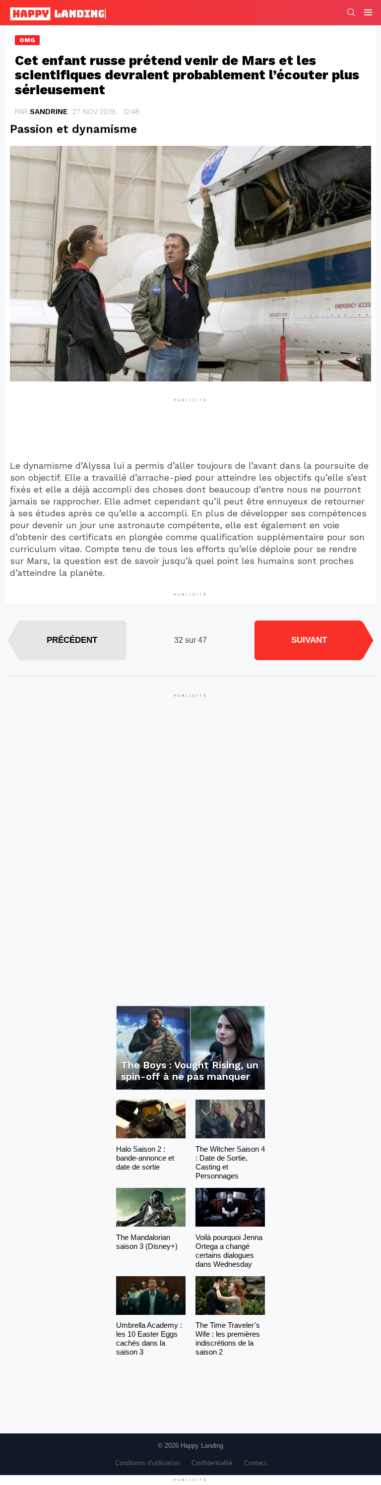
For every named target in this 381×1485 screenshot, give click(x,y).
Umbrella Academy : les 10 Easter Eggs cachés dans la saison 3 (149, 1338)
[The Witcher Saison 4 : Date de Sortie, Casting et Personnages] (230, 1119)
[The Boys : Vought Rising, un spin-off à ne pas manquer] (190, 1048)
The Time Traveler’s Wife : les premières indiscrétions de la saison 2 (227, 1338)
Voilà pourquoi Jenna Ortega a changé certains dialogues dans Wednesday (228, 1250)
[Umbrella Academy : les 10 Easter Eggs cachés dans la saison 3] (151, 1295)
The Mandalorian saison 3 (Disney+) (147, 1241)
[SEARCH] (351, 12)
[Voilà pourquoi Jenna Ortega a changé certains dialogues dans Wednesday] (230, 1207)
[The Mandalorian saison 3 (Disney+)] (151, 1207)
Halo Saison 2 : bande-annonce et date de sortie (145, 1158)
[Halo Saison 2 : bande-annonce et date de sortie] (151, 1119)
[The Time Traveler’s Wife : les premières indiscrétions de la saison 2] (230, 1295)
